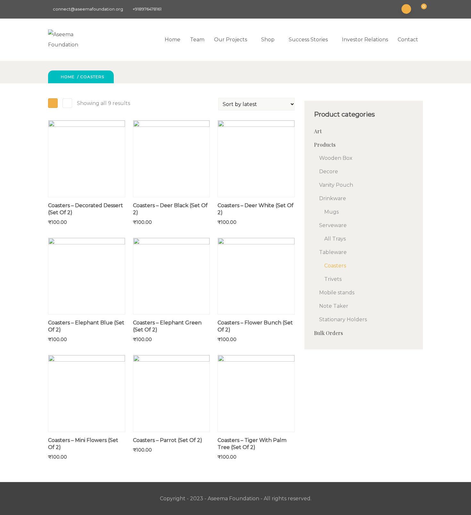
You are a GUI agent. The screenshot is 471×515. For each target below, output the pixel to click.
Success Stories (308, 40)
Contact (408, 40)
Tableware (333, 252)
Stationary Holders (343, 319)
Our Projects (230, 40)
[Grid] (53, 103)
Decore (328, 171)
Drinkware (332, 198)
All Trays (335, 239)
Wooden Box (335, 158)
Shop (268, 40)
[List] (67, 103)
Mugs (331, 212)
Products (324, 144)
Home (172, 40)
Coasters (335, 266)
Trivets (333, 279)
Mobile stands (336, 293)
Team (197, 40)
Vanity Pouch (336, 185)
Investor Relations (365, 40)
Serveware (333, 225)
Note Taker (333, 306)
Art (318, 131)
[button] (420, 9)
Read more (51, 179)
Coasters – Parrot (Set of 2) (167, 440)
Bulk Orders (328, 333)
